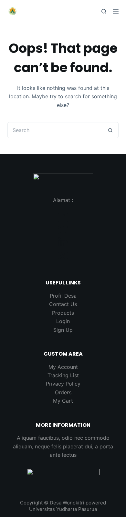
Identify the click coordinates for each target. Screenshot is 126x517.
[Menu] (116, 11)
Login (63, 321)
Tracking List (63, 375)
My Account (63, 367)
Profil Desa (63, 295)
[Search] (103, 11)
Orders (63, 392)
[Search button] (110, 130)
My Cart (63, 400)
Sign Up (63, 330)
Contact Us (63, 304)
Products (63, 313)
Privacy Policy (63, 383)
